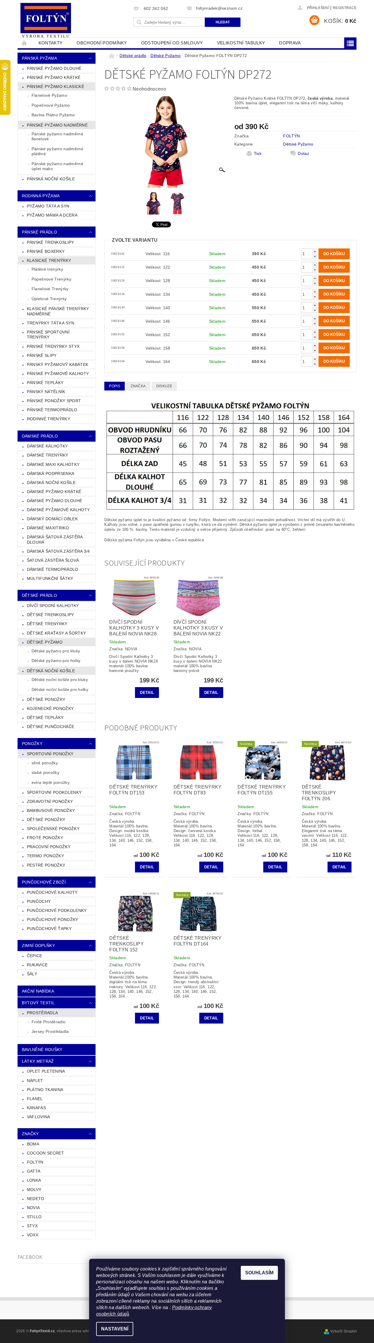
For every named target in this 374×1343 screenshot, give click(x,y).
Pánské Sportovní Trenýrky (48, 335)
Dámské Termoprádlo (52, 569)
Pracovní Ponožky (48, 846)
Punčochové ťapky (49, 928)
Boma (33, 1144)
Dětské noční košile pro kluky (60, 679)
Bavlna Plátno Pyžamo (53, 115)
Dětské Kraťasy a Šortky (56, 633)
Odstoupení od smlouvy (172, 42)
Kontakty (51, 42)
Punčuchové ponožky (52, 919)
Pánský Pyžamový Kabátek (57, 364)
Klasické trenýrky (49, 260)
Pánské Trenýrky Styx (53, 346)
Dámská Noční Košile (51, 482)
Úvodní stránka (25, 43)
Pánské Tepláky (45, 382)
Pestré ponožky (46, 865)
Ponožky (32, 743)
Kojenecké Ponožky (50, 708)
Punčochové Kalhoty (52, 892)
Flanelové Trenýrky (50, 288)
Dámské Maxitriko (48, 528)
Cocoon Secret (45, 1153)
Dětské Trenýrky (47, 623)
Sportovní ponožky (50, 753)
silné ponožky (45, 762)
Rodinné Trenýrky (48, 418)
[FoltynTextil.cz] (45, 21)
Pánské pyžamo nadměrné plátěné (57, 151)
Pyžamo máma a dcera (52, 215)
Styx (32, 1225)
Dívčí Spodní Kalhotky (53, 605)
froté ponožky (45, 837)
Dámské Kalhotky (47, 446)
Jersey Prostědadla (50, 1031)
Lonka (34, 1180)
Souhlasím (259, 1272)
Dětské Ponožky (46, 699)
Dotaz (303, 153)
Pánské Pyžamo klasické (55, 86)
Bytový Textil (38, 1002)
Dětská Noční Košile (51, 670)
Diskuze (164, 386)
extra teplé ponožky (51, 782)
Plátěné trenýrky (47, 269)
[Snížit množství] (314, 256)
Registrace (344, 8)
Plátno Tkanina (45, 1089)
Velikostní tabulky (241, 42)
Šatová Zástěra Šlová (53, 560)
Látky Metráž (38, 1061)
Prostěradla (42, 1012)
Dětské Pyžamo (45, 642)
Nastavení (114, 1328)
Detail (147, 692)
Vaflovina (38, 1116)
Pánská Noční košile (51, 179)
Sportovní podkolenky (54, 792)
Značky (30, 1133)
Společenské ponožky (53, 828)
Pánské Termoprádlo (52, 409)
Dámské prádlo (40, 436)
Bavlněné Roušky (42, 1049)
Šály (32, 974)
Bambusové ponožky (51, 810)
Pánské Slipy (42, 355)
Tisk (258, 153)
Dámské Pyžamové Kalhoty (58, 509)
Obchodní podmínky (102, 42)
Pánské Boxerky (46, 251)
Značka (138, 386)
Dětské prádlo (39, 595)
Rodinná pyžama (41, 195)
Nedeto (35, 1198)
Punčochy (39, 901)
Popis (114, 386)
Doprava (290, 42)
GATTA (34, 1171)
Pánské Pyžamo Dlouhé (54, 68)
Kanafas (36, 1107)
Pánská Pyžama (39, 58)
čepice (34, 955)
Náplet (35, 1080)
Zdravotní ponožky (50, 801)
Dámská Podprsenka (50, 473)
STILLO (34, 1216)
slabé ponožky (45, 772)
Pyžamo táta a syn (48, 206)
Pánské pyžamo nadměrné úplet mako (57, 166)
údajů (122, 1313)
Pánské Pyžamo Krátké (53, 77)
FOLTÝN (35, 1162)
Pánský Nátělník (46, 391)
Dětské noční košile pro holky (60, 689)
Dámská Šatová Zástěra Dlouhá (55, 540)
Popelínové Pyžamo (51, 105)
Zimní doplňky (38, 945)
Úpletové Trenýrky (49, 298)
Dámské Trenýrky (47, 455)
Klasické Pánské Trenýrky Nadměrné (58, 311)
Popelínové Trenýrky (51, 279)
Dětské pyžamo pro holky (56, 660)
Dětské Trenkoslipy (50, 614)
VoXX (32, 1235)
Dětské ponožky (46, 819)
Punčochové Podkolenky (57, 910)
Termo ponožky (45, 855)
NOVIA (33, 1207)
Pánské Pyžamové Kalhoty (58, 373)
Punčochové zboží (44, 882)
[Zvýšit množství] (314, 251)
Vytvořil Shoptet (343, 1331)
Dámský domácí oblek (52, 518)
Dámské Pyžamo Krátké (54, 491)
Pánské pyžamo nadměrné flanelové (57, 136)
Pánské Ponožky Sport (54, 400)
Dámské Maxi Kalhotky (53, 464)
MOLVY (34, 1189)
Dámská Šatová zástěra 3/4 (58, 551)
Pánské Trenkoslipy (50, 242)
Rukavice (37, 964)
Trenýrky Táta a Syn (50, 323)
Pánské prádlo (39, 232)
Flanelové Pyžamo (49, 95)
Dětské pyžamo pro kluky (56, 651)
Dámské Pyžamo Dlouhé (54, 500)
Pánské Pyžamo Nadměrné (57, 125)
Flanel (35, 1098)
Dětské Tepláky (45, 717)
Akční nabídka (38, 991)
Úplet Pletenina (46, 1071)
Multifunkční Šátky (50, 578)
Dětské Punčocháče (50, 726)
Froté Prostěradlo (48, 1021)
